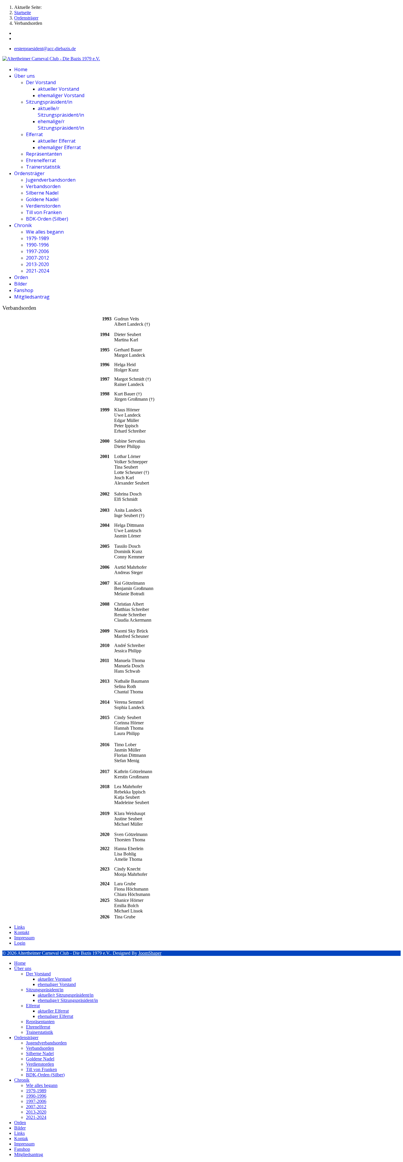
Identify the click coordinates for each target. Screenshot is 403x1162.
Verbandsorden (43, 186)
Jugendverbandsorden (51, 180)
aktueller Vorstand (58, 89)
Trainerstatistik (43, 167)
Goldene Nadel (42, 199)
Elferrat (34, 134)
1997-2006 (37, 251)
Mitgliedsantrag (32, 297)
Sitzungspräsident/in (49, 102)
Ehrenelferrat (41, 160)
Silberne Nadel (42, 193)
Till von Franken (44, 212)
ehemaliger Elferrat (59, 147)
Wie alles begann (45, 232)
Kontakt (21, 932)
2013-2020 (37, 264)
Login (19, 943)
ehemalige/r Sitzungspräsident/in (61, 124)
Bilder (20, 284)
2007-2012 (37, 258)
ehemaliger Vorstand (61, 95)
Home (20, 69)
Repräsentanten (44, 154)
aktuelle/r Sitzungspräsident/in (61, 111)
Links (19, 927)
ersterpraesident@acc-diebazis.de (45, 48)
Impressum (24, 937)
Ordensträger (29, 173)
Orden (21, 277)
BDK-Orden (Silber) (47, 219)
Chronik (23, 225)
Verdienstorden (43, 206)
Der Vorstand (41, 82)
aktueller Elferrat (57, 141)
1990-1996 (37, 245)
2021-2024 (37, 271)
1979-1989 (37, 238)
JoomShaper (149, 953)
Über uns (24, 76)
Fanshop (23, 290)
